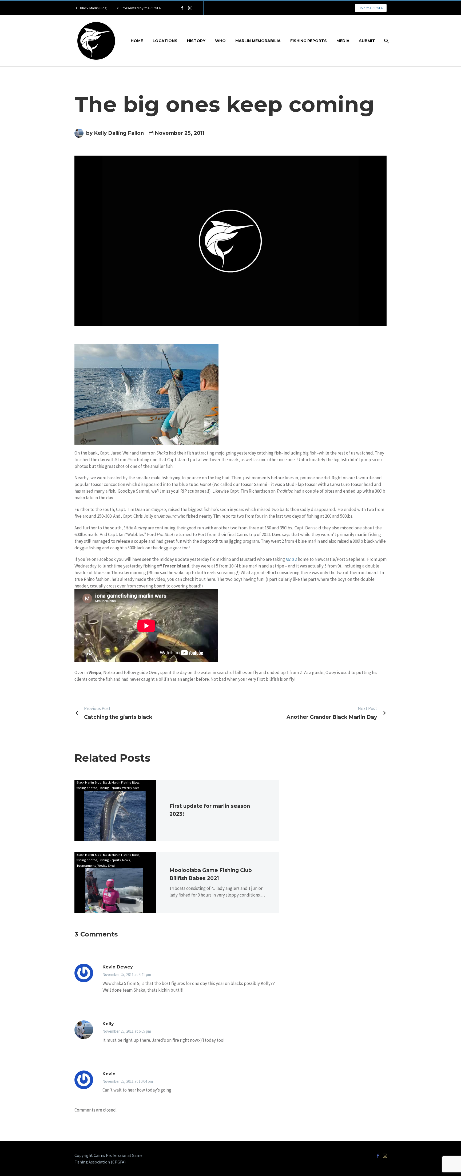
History (196, 40)
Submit (367, 40)
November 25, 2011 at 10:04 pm (127, 1081)
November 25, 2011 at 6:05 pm (126, 1031)
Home (137, 40)
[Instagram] (190, 8)
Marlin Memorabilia (258, 40)
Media (342, 40)
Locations (165, 40)
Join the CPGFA (371, 8)
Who (220, 40)
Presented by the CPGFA (141, 8)
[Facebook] (182, 8)
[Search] (386, 41)
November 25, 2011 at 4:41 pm (126, 974)
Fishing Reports (308, 40)
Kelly (108, 1023)
